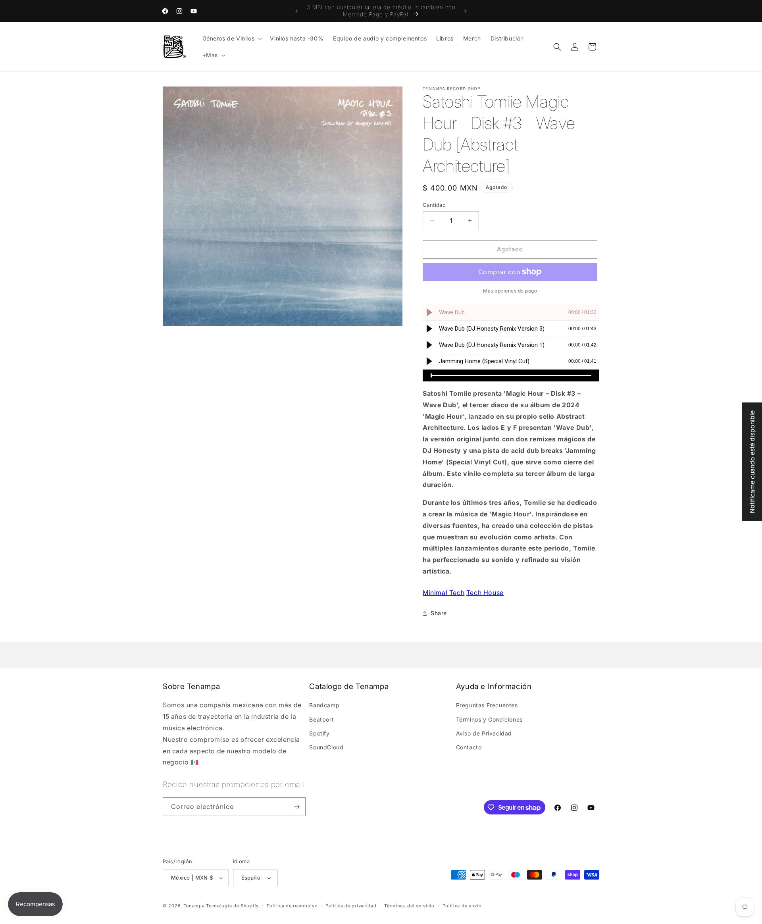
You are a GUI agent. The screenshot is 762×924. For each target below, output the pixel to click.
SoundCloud (326, 747)
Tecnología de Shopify (232, 906)
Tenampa (194, 906)
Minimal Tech (443, 593)
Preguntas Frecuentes (487, 705)
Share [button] (439, 613)
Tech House (485, 593)
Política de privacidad (350, 905)
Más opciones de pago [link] (510, 291)
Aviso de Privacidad (484, 733)
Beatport (321, 719)
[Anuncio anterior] (296, 11)
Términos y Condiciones (489, 719)
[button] (232, 38)
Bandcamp (324, 705)
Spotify (319, 733)
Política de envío (462, 905)
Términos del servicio (409, 905)
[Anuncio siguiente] (465, 11)
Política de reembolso (292, 905)
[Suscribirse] (296, 806)
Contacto (469, 747)
